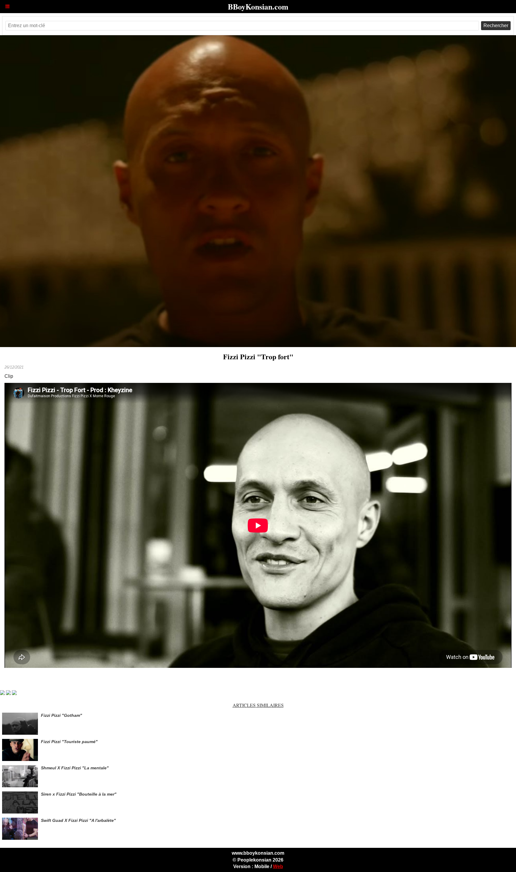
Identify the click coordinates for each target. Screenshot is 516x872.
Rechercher (495, 25)
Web (278, 866)
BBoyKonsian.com (258, 6)
